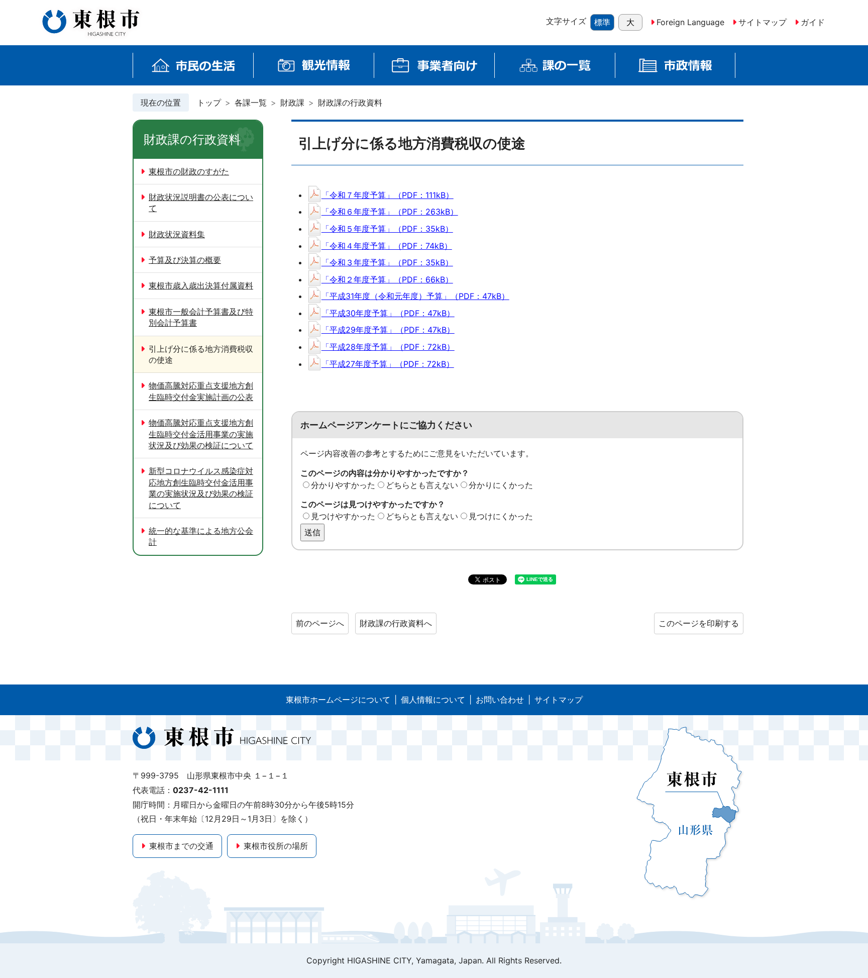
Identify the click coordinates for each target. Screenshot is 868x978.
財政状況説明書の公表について (201, 202)
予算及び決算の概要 (185, 260)
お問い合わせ (500, 700)
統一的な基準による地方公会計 (201, 536)
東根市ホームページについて (338, 700)
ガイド (813, 22)
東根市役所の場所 (276, 846)
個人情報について (433, 700)
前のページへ (320, 623)
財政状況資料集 (177, 234)
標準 (602, 22)
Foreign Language (690, 22)
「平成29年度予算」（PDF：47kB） (388, 330)
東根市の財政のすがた (189, 171)
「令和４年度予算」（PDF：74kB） (386, 246)
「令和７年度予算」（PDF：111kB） (387, 195)
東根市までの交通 (181, 846)
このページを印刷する (699, 623)
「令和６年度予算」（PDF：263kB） (389, 212)
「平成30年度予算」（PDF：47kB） (388, 313)
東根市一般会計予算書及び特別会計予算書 (201, 317)
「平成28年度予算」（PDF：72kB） (388, 347)
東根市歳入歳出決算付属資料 (201, 285)
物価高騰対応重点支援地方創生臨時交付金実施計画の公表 (201, 391)
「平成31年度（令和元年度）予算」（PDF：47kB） (415, 296)
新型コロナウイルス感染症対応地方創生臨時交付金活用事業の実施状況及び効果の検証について (201, 488)
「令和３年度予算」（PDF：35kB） (387, 262)
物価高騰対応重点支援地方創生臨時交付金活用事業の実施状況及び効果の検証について (201, 434)
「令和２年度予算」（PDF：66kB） (387, 279)
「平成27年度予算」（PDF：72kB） (387, 364)
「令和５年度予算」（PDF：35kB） (387, 229)
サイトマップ (762, 22)
